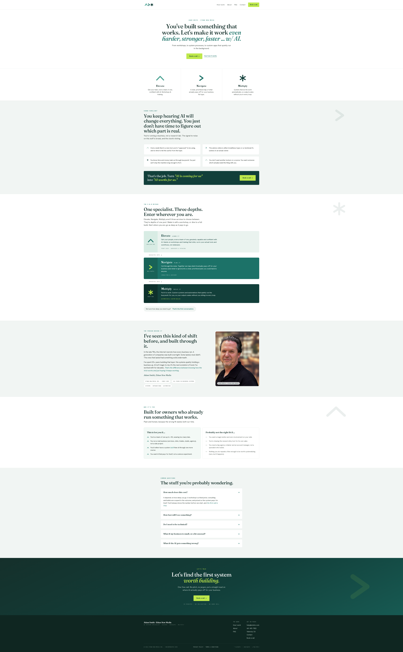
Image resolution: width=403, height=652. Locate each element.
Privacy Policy (198, 647)
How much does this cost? (201, 492)
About (229, 5)
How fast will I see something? (201, 515)
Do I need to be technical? (201, 524)
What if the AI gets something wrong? (201, 543)
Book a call (253, 5)
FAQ (235, 5)
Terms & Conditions (211, 647)
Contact (242, 5)
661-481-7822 (251, 628)
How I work (221, 5)
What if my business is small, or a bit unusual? (201, 533)
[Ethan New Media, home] (149, 4)
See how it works (210, 56)
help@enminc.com (253, 625)
